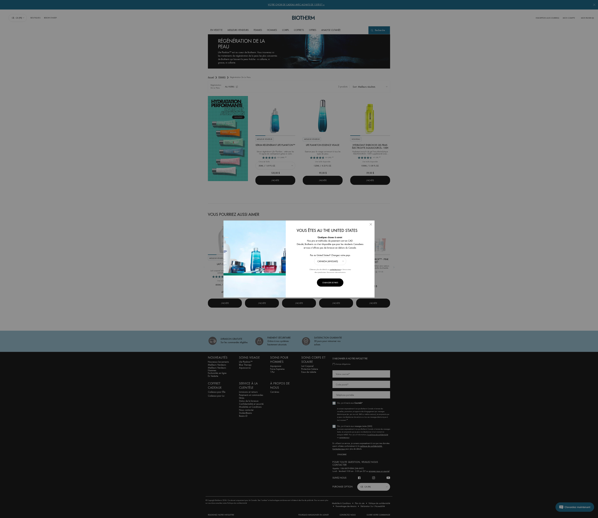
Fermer (371, 224)
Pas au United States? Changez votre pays (330, 255)
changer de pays (330, 283)
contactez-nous (335, 269)
